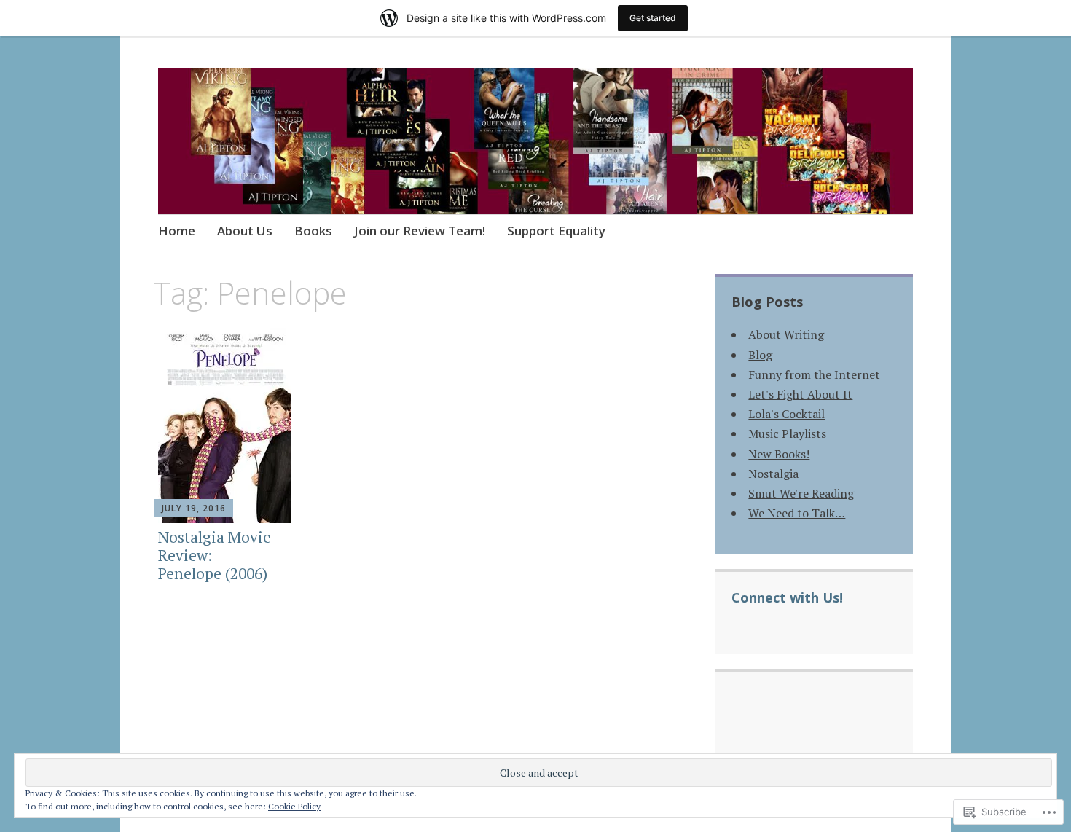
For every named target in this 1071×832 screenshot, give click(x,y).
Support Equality (556, 230)
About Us (244, 230)
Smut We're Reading (801, 493)
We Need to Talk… (796, 513)
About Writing (786, 334)
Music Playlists (787, 433)
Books (313, 230)
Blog (760, 355)
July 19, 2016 (194, 508)
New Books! (778, 454)
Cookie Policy (294, 806)
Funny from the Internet (814, 374)
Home (176, 230)
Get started (652, 17)
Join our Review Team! (419, 230)
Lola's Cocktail (786, 414)
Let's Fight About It (800, 394)
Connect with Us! (787, 597)
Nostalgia (773, 474)
